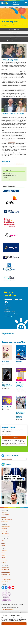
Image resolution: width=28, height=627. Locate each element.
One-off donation (5, 569)
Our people (4, 550)
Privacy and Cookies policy (7, 609)
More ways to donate (6, 579)
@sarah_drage (11, 142)
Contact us (5, 177)
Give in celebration (5, 574)
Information (14, 38)
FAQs (14, 35)
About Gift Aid (4, 581)
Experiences (10, 7)
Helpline (3, 555)
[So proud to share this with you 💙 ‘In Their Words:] (14, 480)
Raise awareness (5, 535)
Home (4, 7)
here (22, 620)
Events (2, 543)
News (2, 540)
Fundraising (4, 531)
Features (3, 545)
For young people (5, 514)
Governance (4, 560)
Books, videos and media (14, 41)
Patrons (3, 552)
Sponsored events (5, 533)
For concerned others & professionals (6, 520)
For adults (3, 517)
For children (4, 512)
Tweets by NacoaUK (7, 459)
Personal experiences (14, 32)
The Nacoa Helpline (7, 173)
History (3, 557)
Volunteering (4, 528)
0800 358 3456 (16, 4)
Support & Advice (20, 164)
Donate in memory (5, 572)
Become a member (5, 526)
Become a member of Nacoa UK (10, 175)
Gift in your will (4, 576)
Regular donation (5, 567)
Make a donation (7, 179)
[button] (26, 3)
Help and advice (14, 29)
